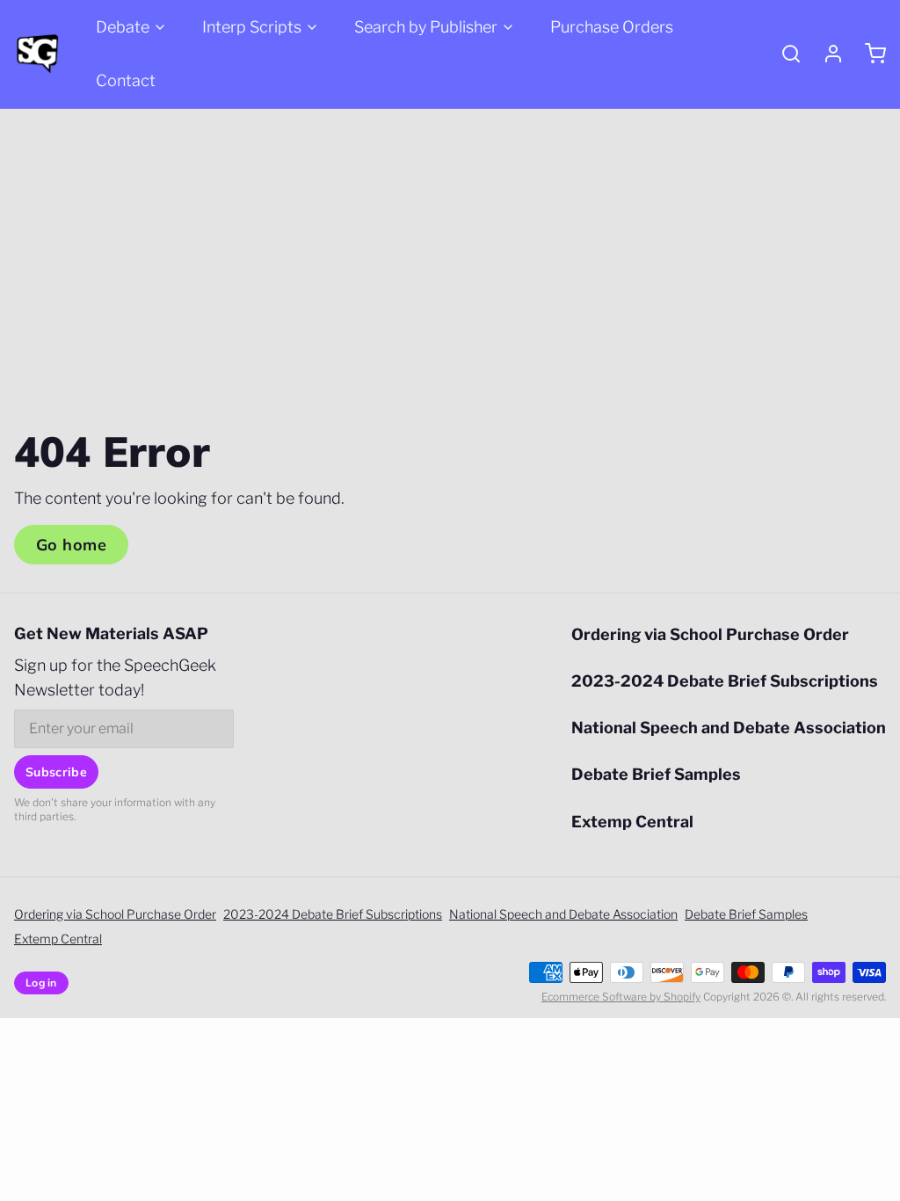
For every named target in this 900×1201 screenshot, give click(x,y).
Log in (41, 982)
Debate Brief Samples (656, 774)
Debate (122, 27)
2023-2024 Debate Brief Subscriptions (724, 681)
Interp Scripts (251, 27)
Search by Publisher (425, 27)
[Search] (784, 53)
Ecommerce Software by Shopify (620, 996)
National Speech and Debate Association (728, 727)
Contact (126, 80)
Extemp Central (632, 821)
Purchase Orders (611, 27)
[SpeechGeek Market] (37, 54)
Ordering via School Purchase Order (710, 634)
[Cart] (868, 53)
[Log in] (826, 53)
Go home (71, 545)
